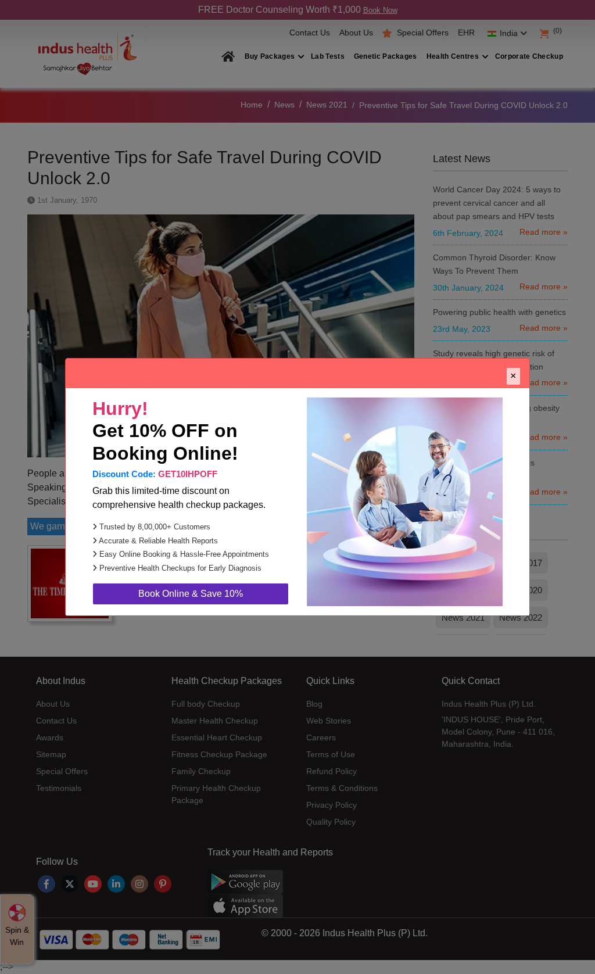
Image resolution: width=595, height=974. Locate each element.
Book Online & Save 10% (190, 594)
